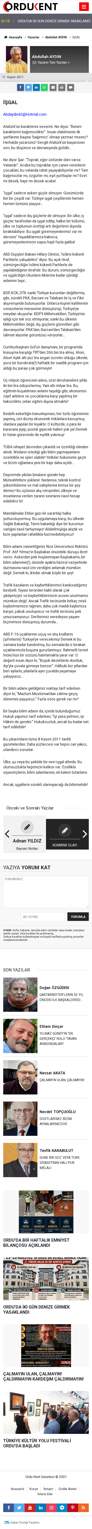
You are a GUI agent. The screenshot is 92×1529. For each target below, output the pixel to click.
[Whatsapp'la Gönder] (44, 87)
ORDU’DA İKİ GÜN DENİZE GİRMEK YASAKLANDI (54, 21)
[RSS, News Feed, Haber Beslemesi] (83, 1508)
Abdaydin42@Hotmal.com (24, 114)
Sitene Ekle (45, 1494)
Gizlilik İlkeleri (68, 1489)
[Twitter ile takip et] (19, 1508)
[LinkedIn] (36, 87)
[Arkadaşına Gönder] (53, 87)
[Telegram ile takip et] (62, 1508)
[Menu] (84, 7)
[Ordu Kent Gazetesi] (30, 6)
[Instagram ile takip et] (51, 1508)
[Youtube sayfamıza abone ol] (30, 1508)
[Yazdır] (61, 87)
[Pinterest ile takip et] (72, 1508)
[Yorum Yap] (70, 87)
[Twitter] (28, 87)
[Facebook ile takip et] (8, 1508)
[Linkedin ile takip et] (40, 1508)
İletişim (48, 1489)
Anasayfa (17, 1489)
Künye (34, 1489)
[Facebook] (20, 87)
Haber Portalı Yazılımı (24, 1522)
